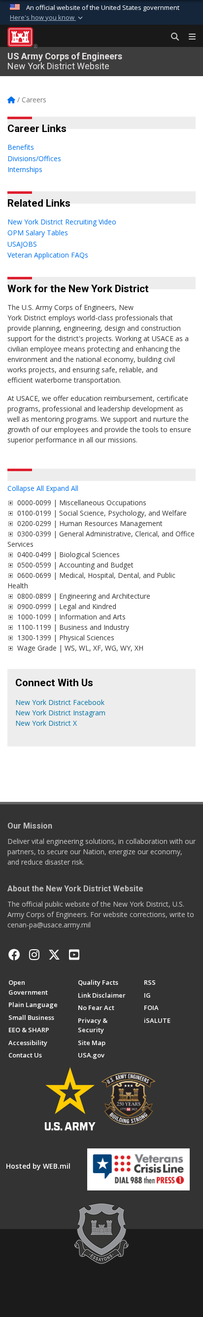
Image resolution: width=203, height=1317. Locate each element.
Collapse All (25, 488)
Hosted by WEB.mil (38, 1166)
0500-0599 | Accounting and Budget (77, 565)
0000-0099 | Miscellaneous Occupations (81, 502)
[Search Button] (171, 37)
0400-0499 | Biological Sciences (70, 554)
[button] (47, 18)
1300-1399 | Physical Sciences (67, 637)
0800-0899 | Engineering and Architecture (85, 596)
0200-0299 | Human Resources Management (90, 523)
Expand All (62, 488)
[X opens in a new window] (54, 955)
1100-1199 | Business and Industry (75, 627)
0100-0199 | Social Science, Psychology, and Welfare (102, 513)
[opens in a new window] (34, 955)
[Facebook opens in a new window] (14, 955)
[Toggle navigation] (188, 37)
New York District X (46, 723)
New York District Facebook (59, 702)
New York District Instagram (60, 712)
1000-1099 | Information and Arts (73, 616)
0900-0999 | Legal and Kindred (68, 606)
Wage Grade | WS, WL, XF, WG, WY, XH (80, 648)
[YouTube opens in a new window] (74, 955)
